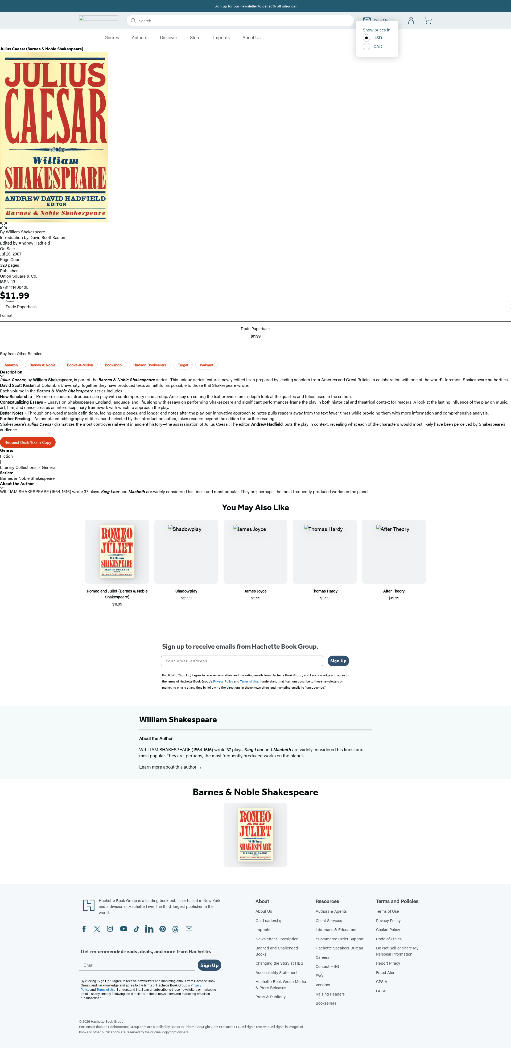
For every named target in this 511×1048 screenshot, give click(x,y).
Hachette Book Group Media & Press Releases (281, 984)
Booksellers (326, 1003)
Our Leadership (269, 920)
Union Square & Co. (18, 276)
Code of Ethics (389, 938)
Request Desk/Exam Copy (28, 442)
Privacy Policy (388, 920)
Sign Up (338, 660)
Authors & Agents (331, 911)
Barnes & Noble (42, 364)
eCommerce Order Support (340, 938)
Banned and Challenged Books (277, 951)
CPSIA (381, 981)
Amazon (11, 364)
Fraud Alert (386, 972)
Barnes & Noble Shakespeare (27, 478)
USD (377, 37)
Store (195, 37)
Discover (168, 37)
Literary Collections (18, 467)
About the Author (17, 483)
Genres (112, 37)
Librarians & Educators (336, 929)
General (49, 467)
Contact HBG (327, 966)
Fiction (6, 456)
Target (183, 364)
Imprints (221, 37)
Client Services (329, 920)
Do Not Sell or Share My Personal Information (397, 951)
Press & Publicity (271, 996)
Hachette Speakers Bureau (339, 947)
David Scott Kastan (47, 237)
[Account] (411, 20)
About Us (251, 37)
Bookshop (113, 364)
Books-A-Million (80, 364)
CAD (377, 46)
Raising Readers (330, 994)
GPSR (381, 990)
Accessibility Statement (277, 972)
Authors (139, 37)
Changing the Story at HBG (279, 963)
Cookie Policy (388, 929)
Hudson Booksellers (149, 364)
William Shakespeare (25, 232)
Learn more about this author (168, 766)
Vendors (323, 984)
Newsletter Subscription (277, 938)
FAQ (319, 975)
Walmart (206, 364)
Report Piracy (388, 963)
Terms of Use (387, 911)
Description (11, 372)
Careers (322, 957)
